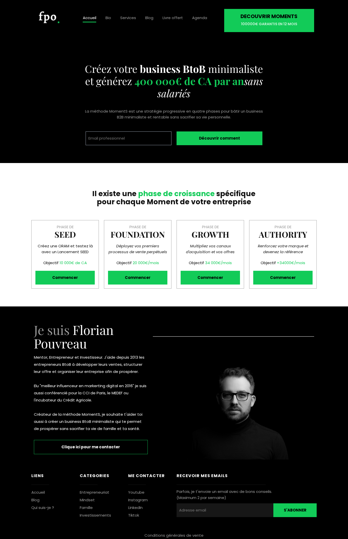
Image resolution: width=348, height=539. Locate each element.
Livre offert (173, 17)
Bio (108, 17)
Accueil (89, 17)
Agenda (199, 17)
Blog (149, 17)
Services (128, 17)
